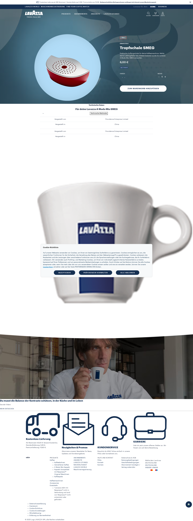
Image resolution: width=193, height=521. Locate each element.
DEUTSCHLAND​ (151, 465)
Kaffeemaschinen (56, 481)
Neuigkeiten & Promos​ (74, 447)
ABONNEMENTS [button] (80, 14)
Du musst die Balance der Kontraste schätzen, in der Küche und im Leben (41, 401)
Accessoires (54, 483)
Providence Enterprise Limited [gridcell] (116, 119)
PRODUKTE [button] (66, 14)
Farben (122, 73)
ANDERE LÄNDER (151, 467)
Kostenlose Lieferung (38, 439)
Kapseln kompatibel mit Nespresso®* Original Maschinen (61, 472)
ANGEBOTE (78, 460)
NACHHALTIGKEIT (80, 465)
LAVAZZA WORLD (32, 7)
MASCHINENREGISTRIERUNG (53, 7)
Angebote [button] (95, 14)
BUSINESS (162, 7)
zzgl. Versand (124, 67)
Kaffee (52, 460)
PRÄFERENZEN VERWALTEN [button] (95, 272)
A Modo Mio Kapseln (62, 467)
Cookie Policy (48, 267)
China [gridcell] (117, 124)
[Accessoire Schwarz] (122, 77)
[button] (190, 2)
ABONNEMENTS (79, 458)
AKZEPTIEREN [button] (64, 272)
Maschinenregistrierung (82, 469)
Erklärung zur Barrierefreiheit (40, 515)
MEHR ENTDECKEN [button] (7, 409)
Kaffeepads (58, 476)
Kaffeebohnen (59, 462)
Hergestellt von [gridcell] (60, 119)
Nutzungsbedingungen (130, 460)
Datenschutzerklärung (37, 504)
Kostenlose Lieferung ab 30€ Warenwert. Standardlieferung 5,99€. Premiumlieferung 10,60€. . (98, 2)
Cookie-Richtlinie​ (35, 508)
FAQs (99, 460)
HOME (153, 7)
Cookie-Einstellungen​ (37, 511)
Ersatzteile (54, 485)
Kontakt (100, 462)
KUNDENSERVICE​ (108, 447)
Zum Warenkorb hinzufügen (143, 88)
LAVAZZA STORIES (81, 462)
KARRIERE (139, 442)
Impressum (33, 506)
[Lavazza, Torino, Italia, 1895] (34, 14)
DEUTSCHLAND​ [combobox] (151, 463)
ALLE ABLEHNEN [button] (127, 272)
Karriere (100, 465)
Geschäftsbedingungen (130, 462)
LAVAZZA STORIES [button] (111, 14)
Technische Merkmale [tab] (99, 113)
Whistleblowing (35, 513)
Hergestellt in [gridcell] (60, 124)
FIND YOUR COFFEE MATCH (77, 7)
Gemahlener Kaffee (61, 465)
